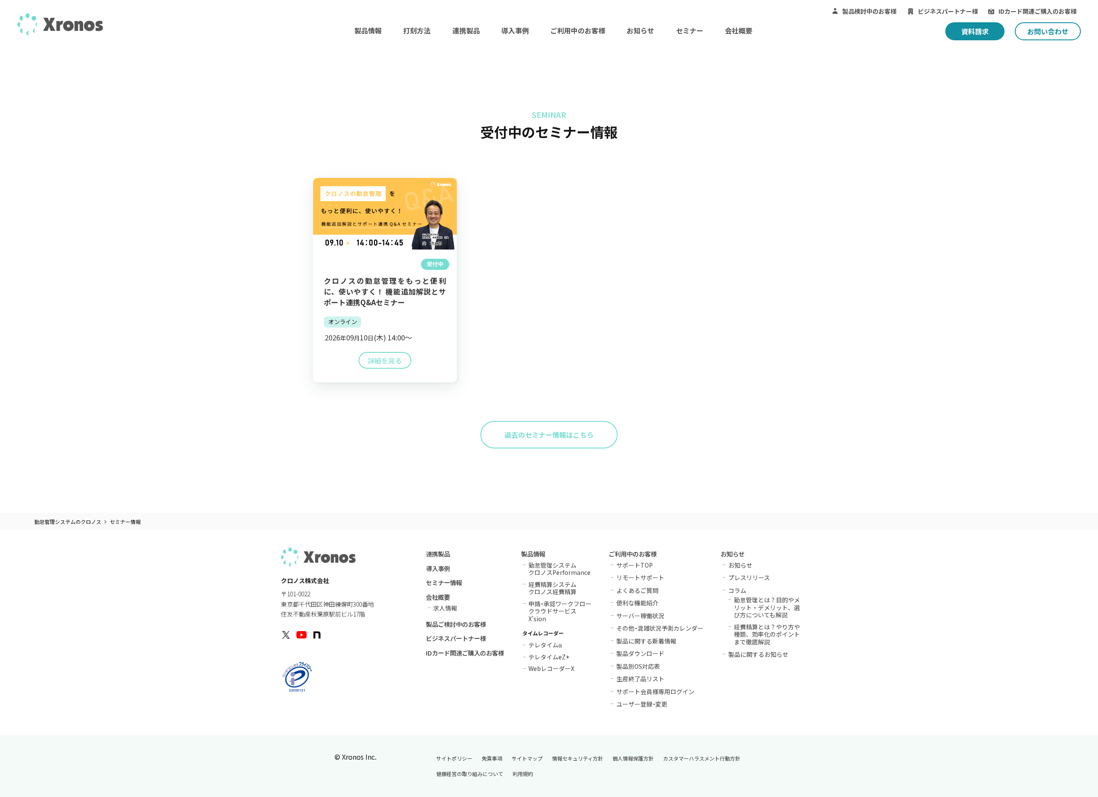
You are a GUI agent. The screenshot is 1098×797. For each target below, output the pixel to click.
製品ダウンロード (640, 653)
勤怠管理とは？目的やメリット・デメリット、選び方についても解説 (767, 607)
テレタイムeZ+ (548, 656)
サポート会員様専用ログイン (655, 691)
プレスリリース (749, 577)
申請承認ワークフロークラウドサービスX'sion (559, 611)
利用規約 (523, 773)
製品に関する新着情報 (646, 641)
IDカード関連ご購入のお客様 (1037, 11)
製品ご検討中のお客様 (456, 625)
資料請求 (975, 31)
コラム (737, 590)
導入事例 (515, 30)
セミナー (689, 30)
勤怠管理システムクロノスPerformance (559, 569)
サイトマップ (527, 758)
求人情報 (445, 608)
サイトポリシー (454, 758)
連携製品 (466, 30)
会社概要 (738, 30)
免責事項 (492, 758)
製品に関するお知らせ (758, 654)
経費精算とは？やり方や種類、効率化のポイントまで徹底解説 (767, 634)
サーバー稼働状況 (640, 615)
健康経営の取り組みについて (469, 773)
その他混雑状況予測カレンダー (659, 628)
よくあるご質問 (637, 590)
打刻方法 (417, 30)
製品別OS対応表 (638, 666)
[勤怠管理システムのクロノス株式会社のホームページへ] (60, 24)
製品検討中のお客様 (869, 11)
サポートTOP (634, 565)
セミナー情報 (444, 583)
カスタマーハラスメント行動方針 (701, 758)
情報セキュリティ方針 (577, 758)
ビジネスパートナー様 (948, 11)
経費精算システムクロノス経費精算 (552, 588)
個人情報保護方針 (633, 758)
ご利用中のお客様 (577, 30)
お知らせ (640, 30)
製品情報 (368, 30)
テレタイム (545, 644)
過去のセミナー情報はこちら (549, 435)
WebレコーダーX (551, 667)
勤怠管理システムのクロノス (67, 521)
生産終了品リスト (640, 678)
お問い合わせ (1047, 31)
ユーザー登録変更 (641, 704)
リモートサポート (640, 577)
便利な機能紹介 (637, 603)
